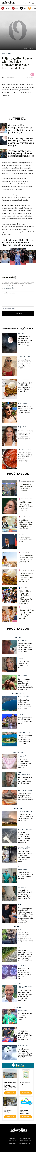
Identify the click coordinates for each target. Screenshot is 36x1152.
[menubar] (29, 3)
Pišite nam (12, 1138)
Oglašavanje (13, 1143)
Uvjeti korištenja (24, 1138)
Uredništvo (12, 1140)
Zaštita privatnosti (25, 1140)
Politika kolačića (24, 1143)
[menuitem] (29, 3)
